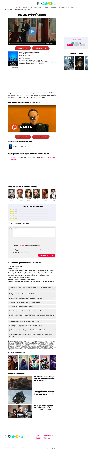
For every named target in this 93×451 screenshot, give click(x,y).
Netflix (54, 157)
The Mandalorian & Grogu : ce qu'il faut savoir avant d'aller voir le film (44, 393)
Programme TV (77, 39)
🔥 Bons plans (70, 7)
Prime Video (17, 9)
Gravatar (21, 245)
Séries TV (11, 9)
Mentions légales (48, 435)
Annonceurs (38, 437)
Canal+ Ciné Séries (45, 157)
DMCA (45, 437)
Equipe (37, 440)
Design (47, 7)
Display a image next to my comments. (27, 245)
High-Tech (26, 7)
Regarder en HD (22, 48)
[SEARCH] (76, 7)
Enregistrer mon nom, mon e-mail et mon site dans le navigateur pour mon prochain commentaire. (33, 250)
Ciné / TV (40, 7)
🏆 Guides (61, 7)
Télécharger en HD (41, 48)
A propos (38, 435)
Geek (19, 7)
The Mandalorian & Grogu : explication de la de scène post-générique (44, 378)
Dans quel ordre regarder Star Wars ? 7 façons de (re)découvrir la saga (43, 407)
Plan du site (47, 438)
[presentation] (55, 193)
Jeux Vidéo (34, 7)
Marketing (54, 7)
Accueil (6, 9)
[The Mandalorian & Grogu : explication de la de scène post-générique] (20, 383)
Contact (38, 438)
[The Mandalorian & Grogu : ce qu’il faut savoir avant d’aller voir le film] (20, 397)
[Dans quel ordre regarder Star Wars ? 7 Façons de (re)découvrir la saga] (20, 411)
